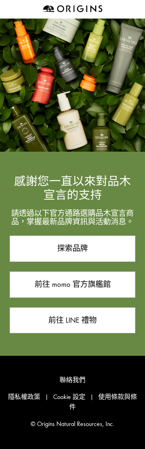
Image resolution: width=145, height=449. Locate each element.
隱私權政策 (24, 397)
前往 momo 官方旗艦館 (73, 284)
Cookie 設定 (69, 397)
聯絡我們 (72, 380)
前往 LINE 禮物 (72, 320)
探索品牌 (72, 248)
